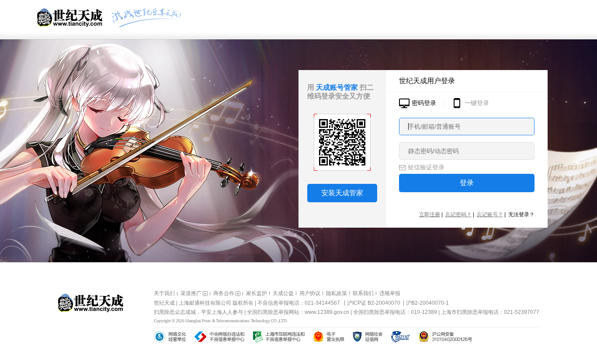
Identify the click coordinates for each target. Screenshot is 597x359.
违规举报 (389, 293)
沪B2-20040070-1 (427, 303)
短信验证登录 (426, 167)
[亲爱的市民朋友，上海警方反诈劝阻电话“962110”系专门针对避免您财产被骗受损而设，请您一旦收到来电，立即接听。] (400, 336)
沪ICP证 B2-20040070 (373, 303)
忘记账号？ (490, 214)
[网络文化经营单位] (170, 336)
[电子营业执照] (328, 336)
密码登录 (424, 102)
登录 (467, 183)
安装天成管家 (342, 193)
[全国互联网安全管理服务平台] (445, 336)
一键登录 (477, 102)
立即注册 (429, 214)
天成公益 (283, 293)
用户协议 (309, 293)
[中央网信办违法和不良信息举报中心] (219, 336)
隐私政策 (336, 293)
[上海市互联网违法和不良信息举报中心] (279, 336)
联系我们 (363, 293)
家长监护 (256, 293)
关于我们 (164, 293)
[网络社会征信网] (367, 336)
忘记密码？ (458, 214)
